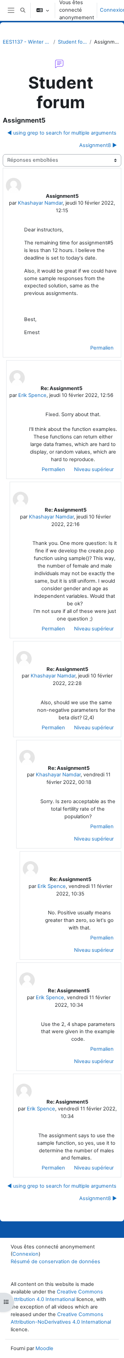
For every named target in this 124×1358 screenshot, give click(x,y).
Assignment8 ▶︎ (98, 145)
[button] (23, 10)
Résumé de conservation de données (55, 1261)
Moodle (44, 1348)
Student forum (72, 42)
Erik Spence (32, 395)
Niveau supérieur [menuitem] (94, 469)
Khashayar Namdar (40, 203)
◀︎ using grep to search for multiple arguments (61, 133)
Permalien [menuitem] (102, 348)
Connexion (25, 1254)
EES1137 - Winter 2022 (27, 42)
